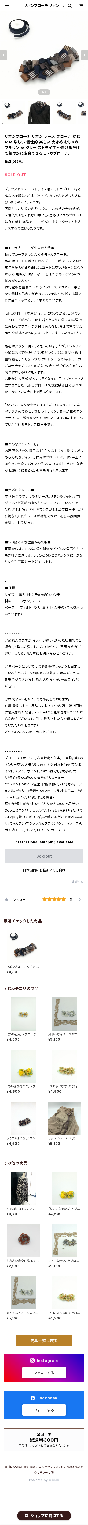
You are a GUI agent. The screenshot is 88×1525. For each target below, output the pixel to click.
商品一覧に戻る (44, 1340)
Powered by (39, 1480)
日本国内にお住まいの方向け (44, 870)
